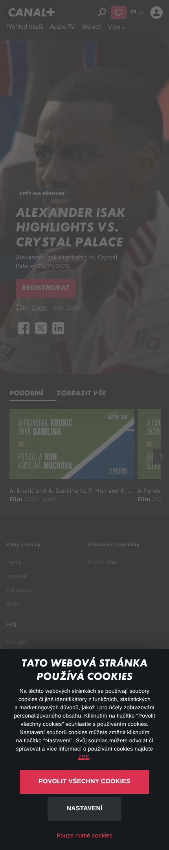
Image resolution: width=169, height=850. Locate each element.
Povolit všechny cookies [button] (84, 781)
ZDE (83, 757)
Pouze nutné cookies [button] (84, 835)
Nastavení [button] (84, 808)
